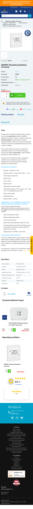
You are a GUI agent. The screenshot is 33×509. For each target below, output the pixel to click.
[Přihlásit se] (16, 11)
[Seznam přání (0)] (20, 11)
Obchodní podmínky (16, 441)
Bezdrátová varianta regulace (9, 24)
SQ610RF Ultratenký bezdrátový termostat (12, 26)
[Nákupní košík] (25, 11)
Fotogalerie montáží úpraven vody (16, 438)
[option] (16, 393)
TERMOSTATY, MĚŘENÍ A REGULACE (13, 21)
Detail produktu (7, 114)
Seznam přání (16, 460)
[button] (28, 317)
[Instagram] (17, 418)
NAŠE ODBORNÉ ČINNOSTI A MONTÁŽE (16, 434)
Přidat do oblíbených (27, 109)
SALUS (16, 71)
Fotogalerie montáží (16, 437)
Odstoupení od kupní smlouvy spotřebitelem (16, 448)
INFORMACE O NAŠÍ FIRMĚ (16, 432)
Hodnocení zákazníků (16, 468)
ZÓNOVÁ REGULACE (23, 22)
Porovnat (16, 109)
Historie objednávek (16, 459)
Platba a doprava (16, 430)
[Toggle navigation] (29, 11)
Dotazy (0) (5, 122)
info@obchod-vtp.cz (27, 7)
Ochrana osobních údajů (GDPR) (16, 445)
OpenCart (7, 500)
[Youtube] (22, 418)
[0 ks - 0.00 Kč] (25, 11)
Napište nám (16, 464)
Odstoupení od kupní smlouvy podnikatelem (16, 449)
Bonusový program (16, 443)
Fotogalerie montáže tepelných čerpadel (16, 435)
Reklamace (16, 465)
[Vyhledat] (29, 15)
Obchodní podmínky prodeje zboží (16, 440)
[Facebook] (12, 418)
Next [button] (31, 393)
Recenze (20, 114)
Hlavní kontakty (16, 429)
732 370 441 (15, 7)
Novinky (16, 462)
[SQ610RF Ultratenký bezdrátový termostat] (16, 40)
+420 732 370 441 (15, 413)
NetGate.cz (7, 503)
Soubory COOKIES (16, 452)
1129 (18, 384)
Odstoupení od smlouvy (16, 467)
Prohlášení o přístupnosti (16, 451)
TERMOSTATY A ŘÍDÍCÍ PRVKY (9, 22)
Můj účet (16, 457)
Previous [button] (1, 393)
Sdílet (9, 109)
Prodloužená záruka (16, 446)
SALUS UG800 (27, 250)
